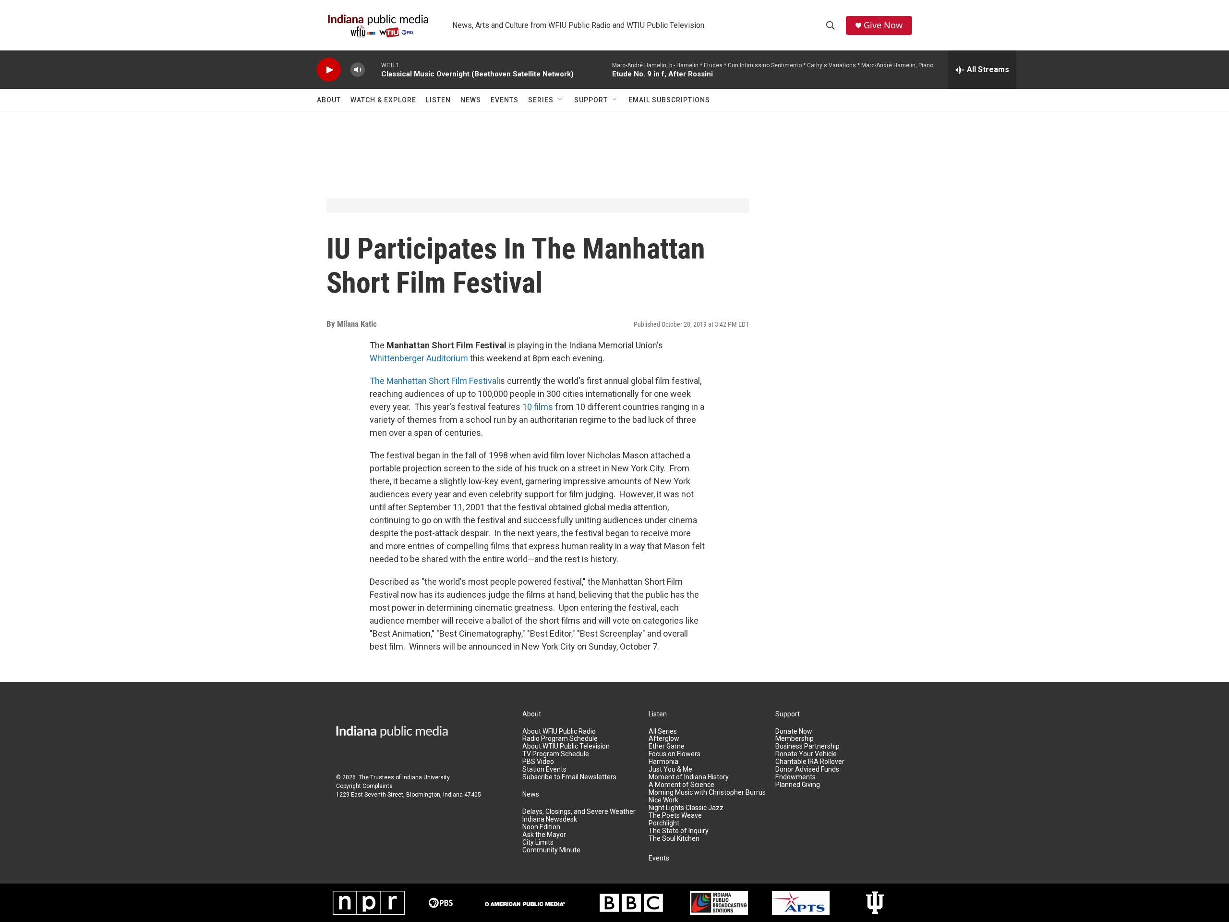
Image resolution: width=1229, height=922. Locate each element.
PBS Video (538, 761)
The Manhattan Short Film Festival (434, 381)
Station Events (544, 769)
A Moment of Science (681, 784)
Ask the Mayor (544, 834)
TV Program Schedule (555, 754)
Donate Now (793, 731)
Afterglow (664, 738)
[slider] (373, 69)
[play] (329, 69)
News (470, 100)
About (329, 100)
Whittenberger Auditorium (419, 358)
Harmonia (663, 761)
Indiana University (426, 777)
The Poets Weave (675, 815)
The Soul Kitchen (674, 838)
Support (591, 100)
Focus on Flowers (674, 754)
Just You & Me (670, 769)
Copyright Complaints (364, 786)
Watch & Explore (383, 100)
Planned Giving (797, 784)
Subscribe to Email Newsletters (569, 777)
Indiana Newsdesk (549, 819)
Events (504, 100)
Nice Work (663, 800)
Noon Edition (541, 827)
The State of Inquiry (679, 831)
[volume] (357, 70)
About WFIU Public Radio (559, 731)
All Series (663, 731)
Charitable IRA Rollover (809, 761)
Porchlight (664, 823)
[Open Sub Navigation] (561, 100)
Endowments (795, 777)
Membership (794, 738)
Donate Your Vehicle (806, 754)
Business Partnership (807, 746)
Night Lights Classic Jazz (686, 807)
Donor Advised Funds (807, 769)
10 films (537, 407)
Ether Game (667, 746)
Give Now (883, 25)
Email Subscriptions (669, 100)
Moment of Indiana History (689, 777)
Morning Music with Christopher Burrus (707, 792)
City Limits (538, 842)
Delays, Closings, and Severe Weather (579, 811)
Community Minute (551, 850)
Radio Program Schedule (560, 738)
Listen (438, 100)
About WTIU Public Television (566, 746)
